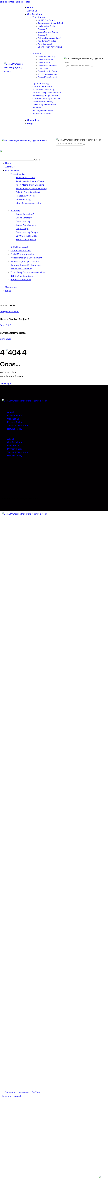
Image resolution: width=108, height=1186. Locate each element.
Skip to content (7, 1)
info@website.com (9, 312)
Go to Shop (5, 339)
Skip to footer (23, 1)
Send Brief (5, 325)
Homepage (5, 383)
